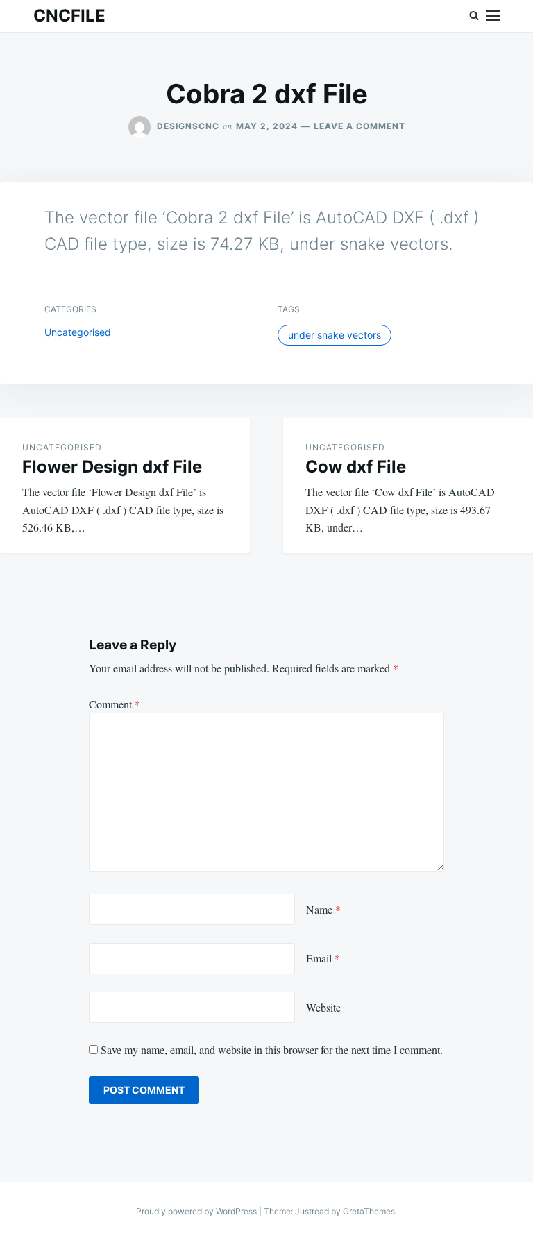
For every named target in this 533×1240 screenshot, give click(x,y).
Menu (493, 16)
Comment (114, 704)
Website (323, 1007)
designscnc (188, 126)
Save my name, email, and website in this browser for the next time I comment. (272, 1049)
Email (323, 958)
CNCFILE (69, 16)
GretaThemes (369, 1211)
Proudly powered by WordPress (197, 1211)
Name (323, 909)
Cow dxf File (355, 467)
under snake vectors (334, 335)
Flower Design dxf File (112, 467)
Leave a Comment (359, 126)
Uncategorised (77, 332)
